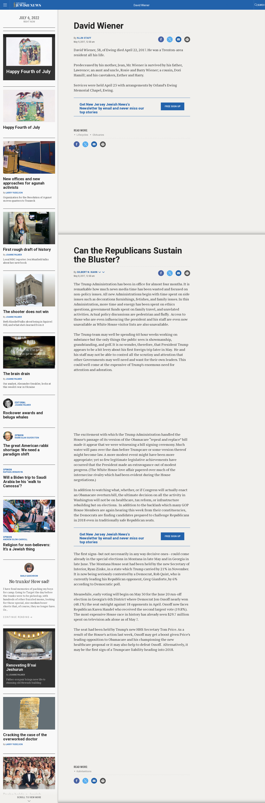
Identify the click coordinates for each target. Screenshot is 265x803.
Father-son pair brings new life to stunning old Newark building (25, 681)
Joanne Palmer (14, 255)
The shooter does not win (25, 311)
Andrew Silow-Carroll (15, 539)
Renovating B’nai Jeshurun (21, 667)
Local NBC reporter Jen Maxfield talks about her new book (25, 261)
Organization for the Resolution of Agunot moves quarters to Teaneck (27, 199)
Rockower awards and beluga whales (23, 415)
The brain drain (16, 373)
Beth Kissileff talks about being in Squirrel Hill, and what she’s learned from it (27, 323)
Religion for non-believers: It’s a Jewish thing (26, 547)
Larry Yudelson (14, 193)
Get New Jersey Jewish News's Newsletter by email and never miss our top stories (112, 108)
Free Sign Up (172, 106)
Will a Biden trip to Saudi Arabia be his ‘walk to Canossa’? (24, 481)
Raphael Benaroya (13, 472)
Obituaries (98, 134)
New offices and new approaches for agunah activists (23, 183)
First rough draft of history (27, 249)
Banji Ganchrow (29, 576)
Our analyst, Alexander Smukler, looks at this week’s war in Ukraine (27, 385)
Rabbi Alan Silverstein (27, 438)
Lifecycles (82, 134)
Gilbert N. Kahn (87, 272)
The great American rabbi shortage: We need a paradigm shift (25, 449)
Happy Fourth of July (28, 71)
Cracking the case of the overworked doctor (25, 736)
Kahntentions (84, 771)
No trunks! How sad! (29, 581)
